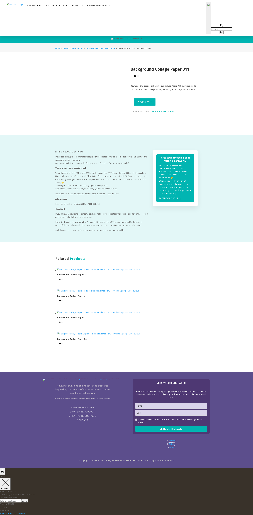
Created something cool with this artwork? (175, 159)
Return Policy (132, 460)
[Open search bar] (221, 26)
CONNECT (75, 5)
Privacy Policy (147, 460)
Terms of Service (165, 460)
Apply (24, 501)
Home (58, 48)
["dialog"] (126, 495)
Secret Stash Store (73, 48)
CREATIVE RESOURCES (96, 5)
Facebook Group (170, 198)
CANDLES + (51, 5)
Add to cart (145, 102)
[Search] (221, 32)
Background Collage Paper (101, 48)
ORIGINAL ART (34, 5)
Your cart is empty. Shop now (12, 513)
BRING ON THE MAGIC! (171, 428)
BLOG (65, 5)
